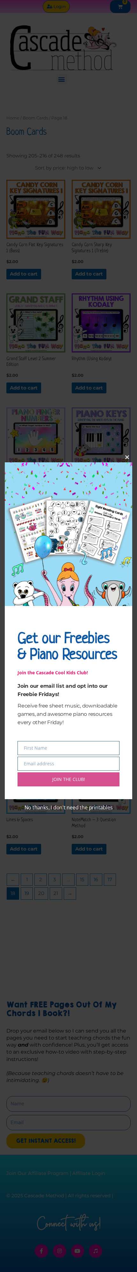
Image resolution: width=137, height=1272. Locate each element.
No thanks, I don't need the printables (69, 807)
